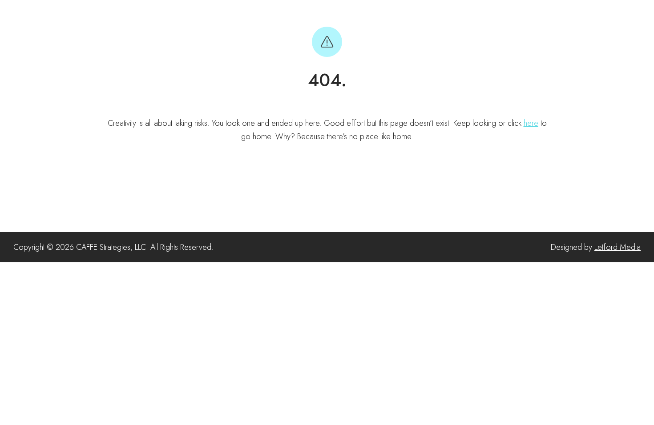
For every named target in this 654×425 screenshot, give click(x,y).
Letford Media (617, 247)
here (531, 123)
